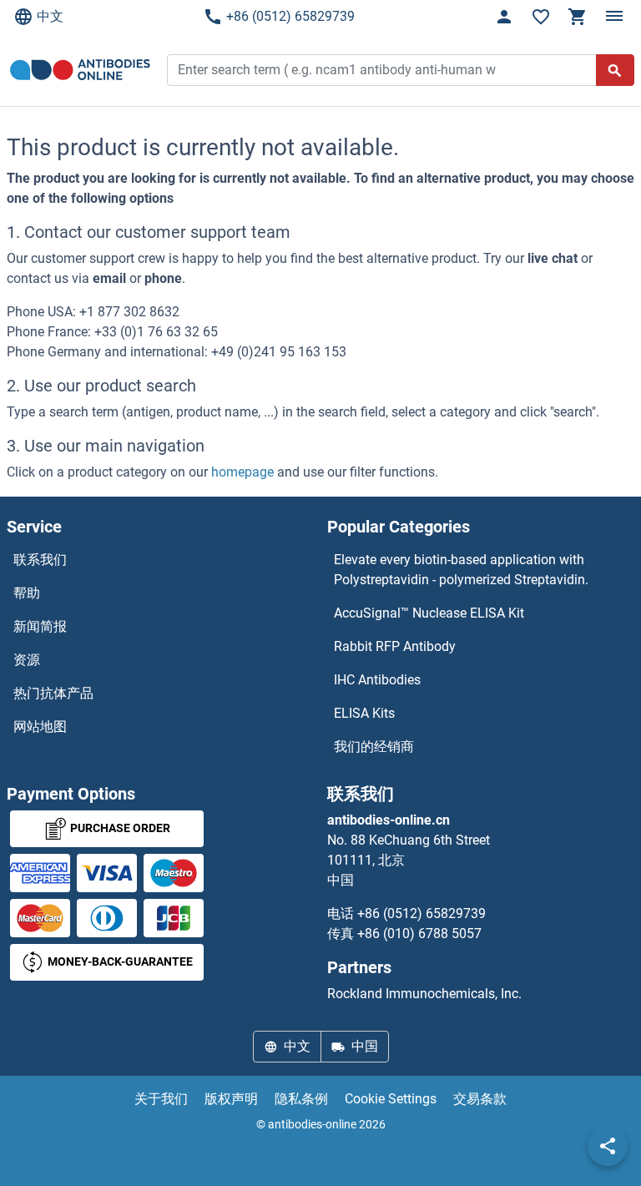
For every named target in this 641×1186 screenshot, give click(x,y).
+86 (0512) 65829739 (290, 16)
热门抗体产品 (53, 693)
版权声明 (231, 1099)
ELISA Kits (364, 713)
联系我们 (40, 560)
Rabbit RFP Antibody (395, 646)
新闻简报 (40, 626)
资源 (26, 660)
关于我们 (161, 1099)
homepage (242, 472)
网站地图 (40, 726)
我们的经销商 (374, 746)
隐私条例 (301, 1099)
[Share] (608, 1146)
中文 (50, 16)
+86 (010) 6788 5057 (419, 933)
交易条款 (480, 1099)
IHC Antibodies (377, 680)
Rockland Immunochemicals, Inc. (424, 994)
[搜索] (615, 70)
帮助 (26, 593)
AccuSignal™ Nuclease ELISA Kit (429, 613)
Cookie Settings (391, 1099)
